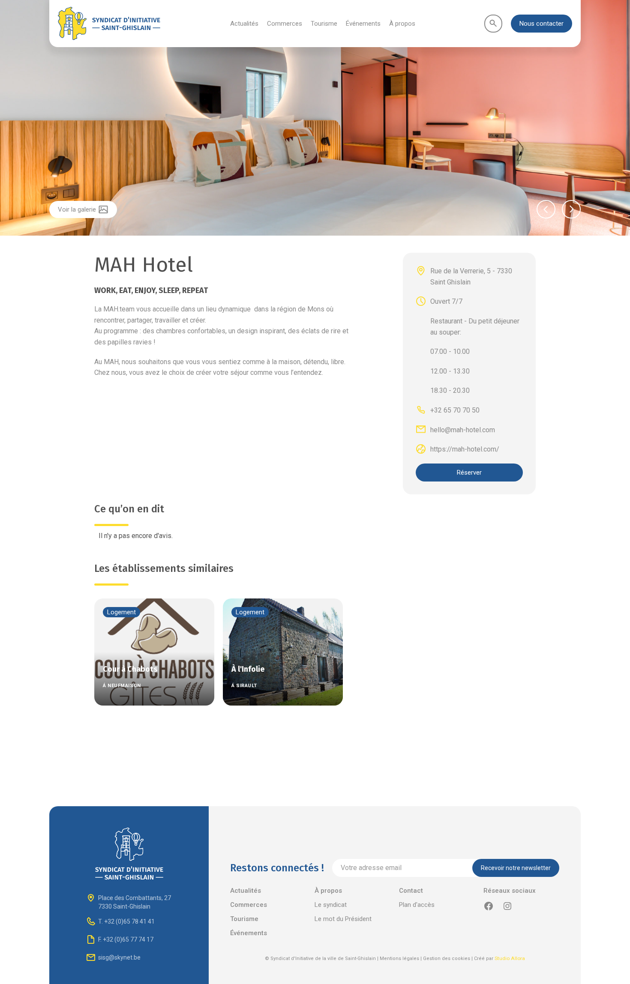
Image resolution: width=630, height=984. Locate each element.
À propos (402, 23)
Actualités (244, 23)
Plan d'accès (417, 905)
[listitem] (315, 119)
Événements (363, 23)
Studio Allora (510, 958)
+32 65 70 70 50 (455, 410)
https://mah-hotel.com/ (464, 449)
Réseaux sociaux (509, 890)
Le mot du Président (343, 919)
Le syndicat (331, 905)
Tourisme (324, 23)
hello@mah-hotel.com (462, 429)
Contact (411, 890)
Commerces (284, 23)
